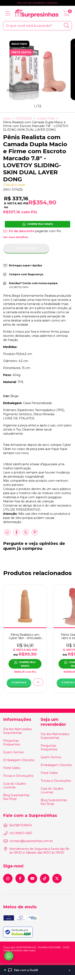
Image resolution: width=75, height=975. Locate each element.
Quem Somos (13, 752)
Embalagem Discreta (18, 760)
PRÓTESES (23, 118)
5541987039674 (20, 825)
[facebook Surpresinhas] (20, 878)
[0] (66, 14)
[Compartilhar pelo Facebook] (16, 534)
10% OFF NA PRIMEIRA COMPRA (37, 2)
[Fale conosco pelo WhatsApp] (9, 956)
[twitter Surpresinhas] (57, 878)
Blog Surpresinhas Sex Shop (16, 797)
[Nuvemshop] (16, 957)
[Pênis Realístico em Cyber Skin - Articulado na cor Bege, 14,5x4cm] (38, 682)
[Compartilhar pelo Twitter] (26, 534)
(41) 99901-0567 (20, 833)
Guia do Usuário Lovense (14, 785)
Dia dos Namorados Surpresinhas (17, 731)
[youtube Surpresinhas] (32, 878)
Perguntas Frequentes (11, 742)
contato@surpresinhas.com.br (31, 841)
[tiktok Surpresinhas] (44, 878)
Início (7, 118)
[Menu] (7, 13)
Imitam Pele (46, 118)
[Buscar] (66, 25)
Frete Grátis (11, 768)
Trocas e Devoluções (18, 776)
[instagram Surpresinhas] (7, 878)
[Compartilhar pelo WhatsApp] (7, 532)
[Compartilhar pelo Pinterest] (35, 534)
